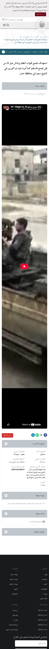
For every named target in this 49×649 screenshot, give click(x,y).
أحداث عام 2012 (42, 615)
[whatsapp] (37, 435)
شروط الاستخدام (13, 624)
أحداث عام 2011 (42, 610)
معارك (5, 51)
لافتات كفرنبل (12, 51)
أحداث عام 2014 (42, 624)
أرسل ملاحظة (40, 14)
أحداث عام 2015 (42, 629)
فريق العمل (15, 615)
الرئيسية (45, 36)
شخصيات (34, 51)
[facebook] (45, 435)
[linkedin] (33, 435)
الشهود (16, 588)
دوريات (20, 51)
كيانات (41, 51)
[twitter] (41, 435)
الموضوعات (15, 593)
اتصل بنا (16, 619)
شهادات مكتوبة (13, 584)
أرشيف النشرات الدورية (12, 629)
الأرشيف (36, 36)
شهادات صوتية (14, 579)
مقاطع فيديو (26, 36)
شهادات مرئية (14, 574)
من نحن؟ (15, 610)
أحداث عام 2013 (42, 619)
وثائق (46, 51)
